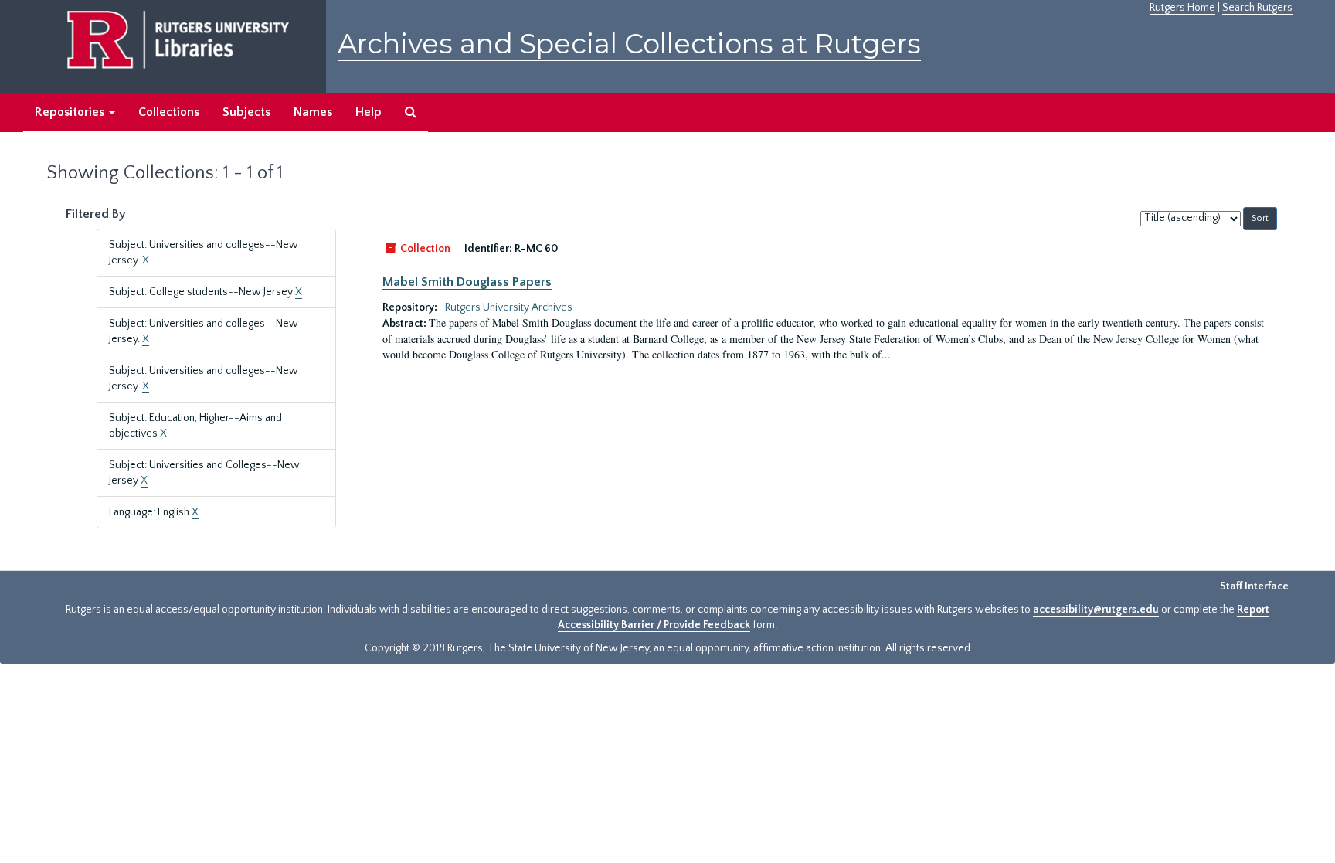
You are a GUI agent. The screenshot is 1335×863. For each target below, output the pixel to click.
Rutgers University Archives (508, 307)
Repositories (71, 112)
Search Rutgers (1257, 8)
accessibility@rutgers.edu (1096, 609)
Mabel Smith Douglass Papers (467, 282)
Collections (168, 112)
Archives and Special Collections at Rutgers (629, 43)
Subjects (246, 112)
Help (368, 112)
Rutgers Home (1182, 8)
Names (313, 112)
